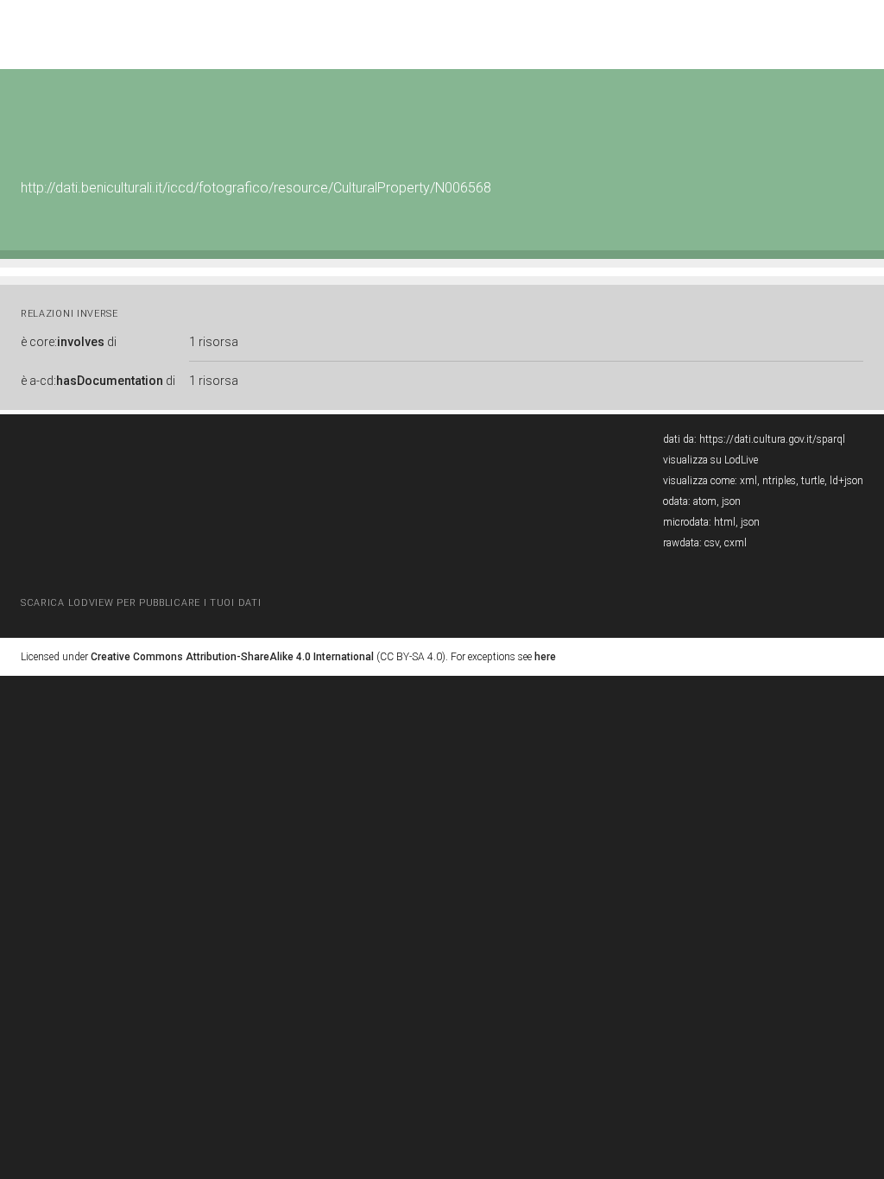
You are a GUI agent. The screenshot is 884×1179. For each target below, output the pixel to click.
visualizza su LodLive (710, 460)
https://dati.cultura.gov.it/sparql (772, 439)
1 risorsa (213, 342)
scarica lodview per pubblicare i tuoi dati (141, 602)
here (545, 657)
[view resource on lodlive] (855, 111)
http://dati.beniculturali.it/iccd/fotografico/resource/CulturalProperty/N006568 (256, 188)
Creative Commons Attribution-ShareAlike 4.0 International (232, 657)
